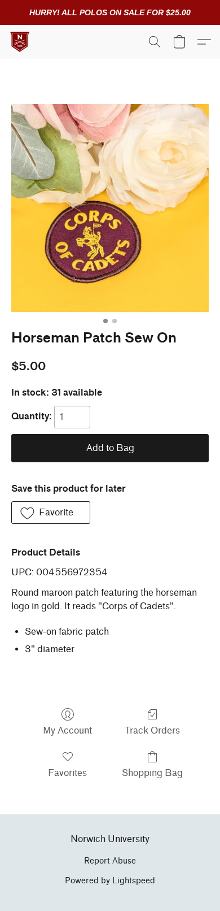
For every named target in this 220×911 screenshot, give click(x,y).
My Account (67, 730)
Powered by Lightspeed (110, 881)
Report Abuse (110, 861)
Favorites (67, 772)
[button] (20, 42)
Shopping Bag (152, 772)
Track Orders (152, 730)
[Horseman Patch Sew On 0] (110, 208)
